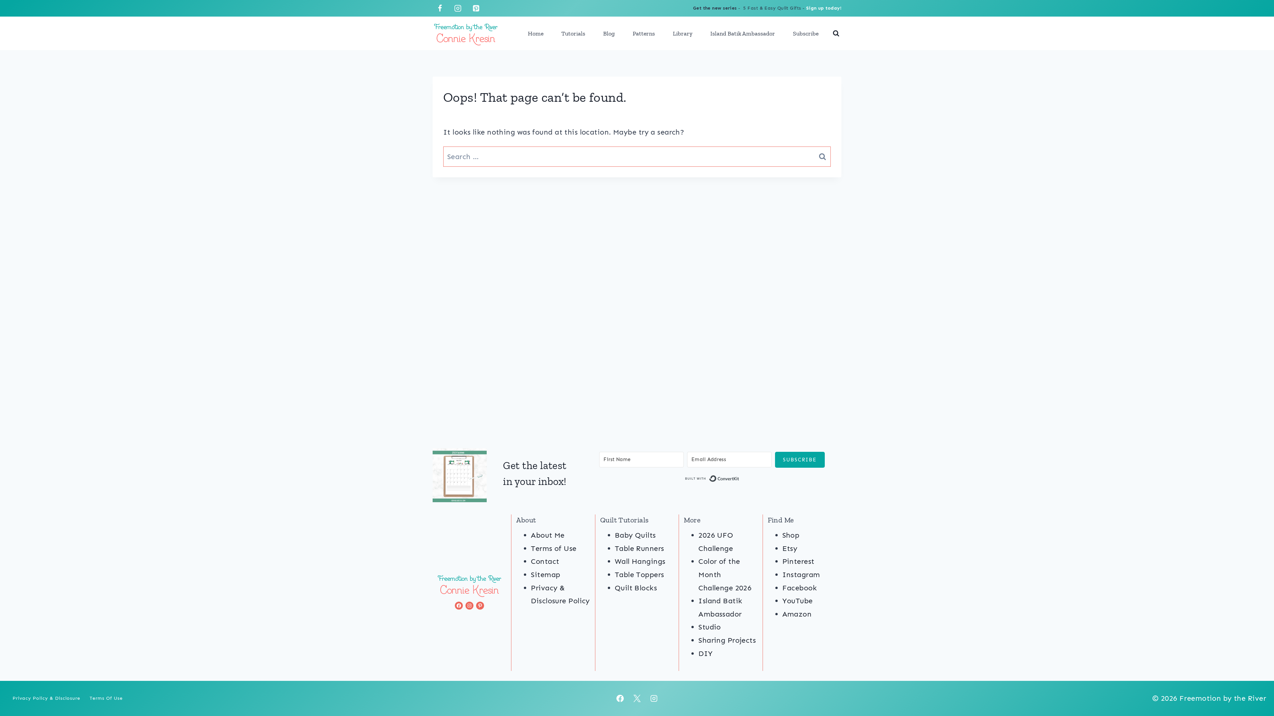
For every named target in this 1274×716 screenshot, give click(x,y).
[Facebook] (440, 8)
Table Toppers (639, 574)
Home (535, 33)
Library (682, 33)
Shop (791, 535)
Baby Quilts (635, 535)
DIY (705, 653)
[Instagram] (458, 8)
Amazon (797, 614)
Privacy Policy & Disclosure (46, 698)
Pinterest (798, 561)
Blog (609, 33)
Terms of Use (553, 548)
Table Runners (639, 548)
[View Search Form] (836, 33)
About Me (548, 535)
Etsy (790, 548)
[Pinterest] (476, 8)
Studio (709, 627)
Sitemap (545, 574)
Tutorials (573, 33)
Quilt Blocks (636, 587)
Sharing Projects (727, 640)
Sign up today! (823, 8)
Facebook (799, 587)
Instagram (801, 574)
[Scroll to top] (1256, 689)
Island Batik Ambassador (742, 33)
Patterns (644, 33)
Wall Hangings (640, 561)
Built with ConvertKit (739, 479)
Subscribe (805, 33)
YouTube (797, 600)
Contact (545, 561)
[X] (637, 698)
